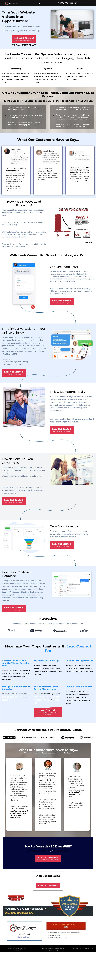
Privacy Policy (78, 948)
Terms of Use (88, 948)
